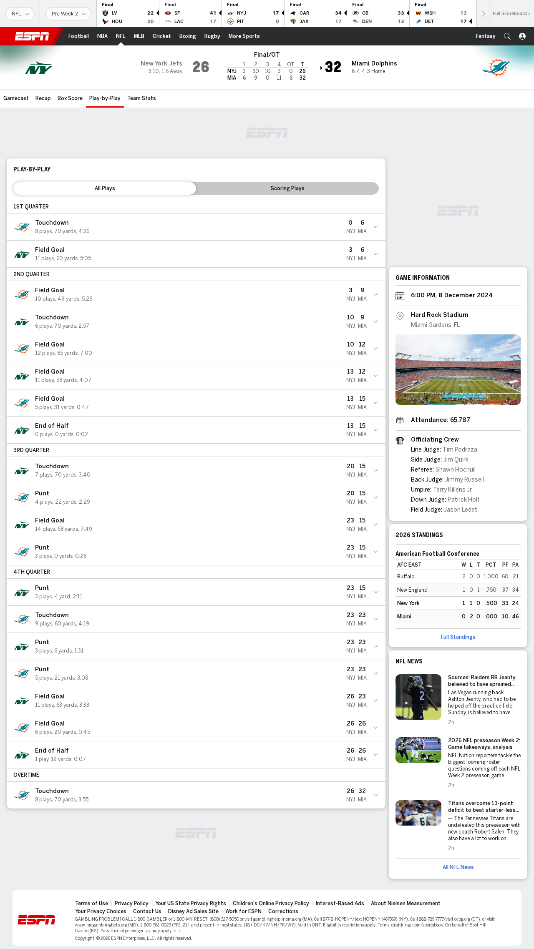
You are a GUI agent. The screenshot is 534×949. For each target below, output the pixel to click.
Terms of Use (91, 903)
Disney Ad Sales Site (193, 911)
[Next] (482, 13)
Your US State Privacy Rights (190, 903)
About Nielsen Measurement (406, 903)
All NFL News (458, 867)
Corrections (283, 911)
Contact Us (147, 911)
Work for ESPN (243, 911)
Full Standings (458, 637)
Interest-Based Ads (340, 903)
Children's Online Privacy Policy (271, 903)
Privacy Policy (132, 903)
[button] (507, 36)
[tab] (104, 188)
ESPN (32, 36)
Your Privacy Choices (100, 911)
